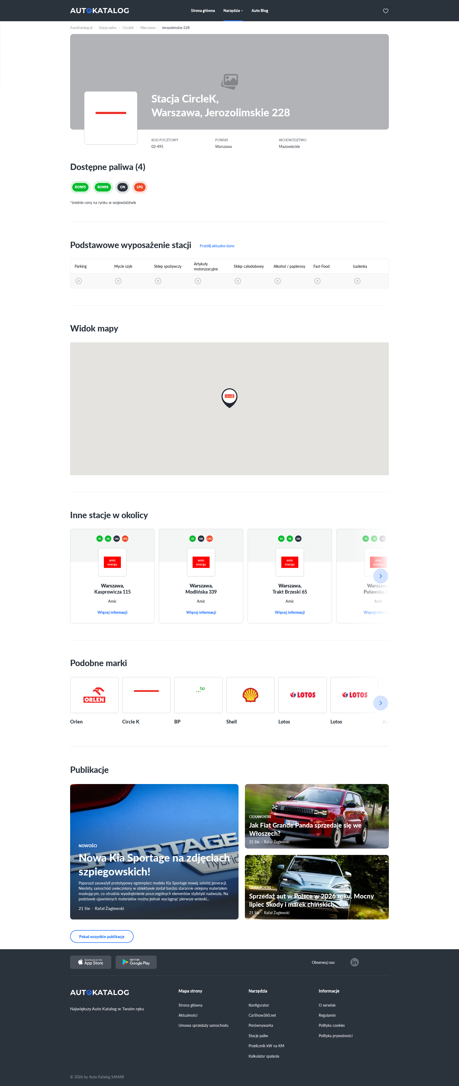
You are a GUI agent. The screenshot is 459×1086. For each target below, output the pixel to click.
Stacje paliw (258, 1035)
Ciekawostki (260, 817)
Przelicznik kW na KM (266, 1045)
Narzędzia (258, 991)
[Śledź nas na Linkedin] (354, 962)
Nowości (88, 845)
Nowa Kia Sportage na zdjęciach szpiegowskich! (154, 864)
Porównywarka (261, 1025)
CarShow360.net (262, 1015)
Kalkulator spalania (264, 1056)
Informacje (329, 991)
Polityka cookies (332, 1025)
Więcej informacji (112, 612)
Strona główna (190, 1005)
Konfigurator (259, 1005)
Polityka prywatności (335, 1035)
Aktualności (187, 1015)
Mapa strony (190, 991)
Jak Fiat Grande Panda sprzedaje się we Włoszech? (305, 829)
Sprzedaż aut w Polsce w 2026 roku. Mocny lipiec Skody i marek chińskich (311, 900)
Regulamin (327, 1015)
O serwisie (327, 1005)
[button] (229, 398)
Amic (112, 601)
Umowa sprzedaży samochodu (203, 1025)
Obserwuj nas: (323, 962)
